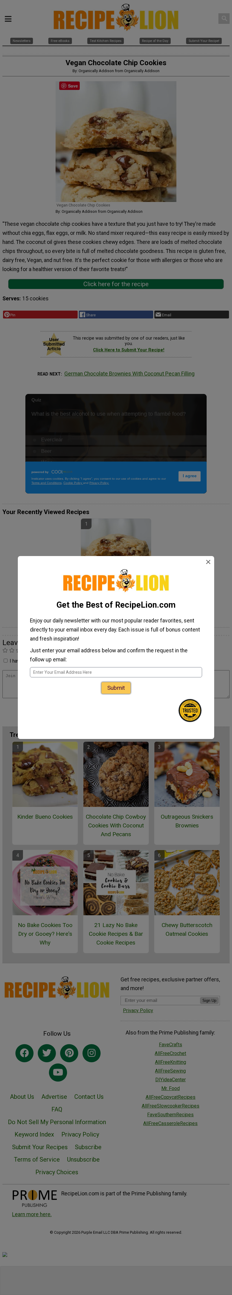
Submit (116, 687)
